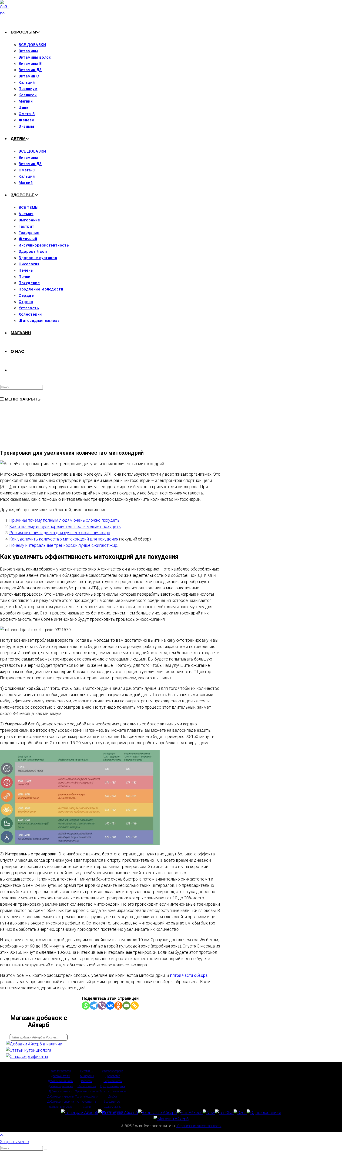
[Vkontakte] (110, 1005)
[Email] (126, 1005)
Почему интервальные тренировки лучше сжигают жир (63, 545)
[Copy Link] (135, 1005)
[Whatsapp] (86, 1005)
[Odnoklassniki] (118, 1005)
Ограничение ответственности (198, 1126)
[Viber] (102, 1005)
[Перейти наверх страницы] (2, 1135)
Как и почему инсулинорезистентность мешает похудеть (65, 526)
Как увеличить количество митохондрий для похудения (63, 539)
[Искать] (45, 1149)
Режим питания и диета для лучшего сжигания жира (59, 532)
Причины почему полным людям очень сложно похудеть (64, 520)
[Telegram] (94, 1005)
